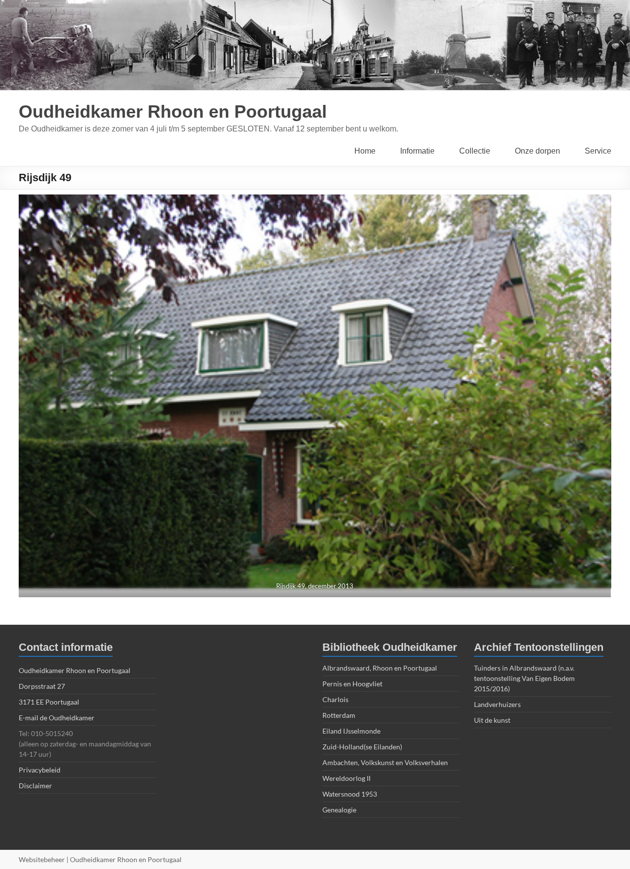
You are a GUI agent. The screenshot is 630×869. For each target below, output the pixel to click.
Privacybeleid (40, 770)
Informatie (417, 151)
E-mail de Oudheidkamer (56, 717)
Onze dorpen (537, 151)
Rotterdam (338, 715)
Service (598, 151)
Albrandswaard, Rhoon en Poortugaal (379, 668)
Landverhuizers (497, 704)
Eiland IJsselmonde (351, 731)
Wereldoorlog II (346, 778)
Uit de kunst (492, 720)
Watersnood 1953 (349, 794)
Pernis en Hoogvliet (352, 683)
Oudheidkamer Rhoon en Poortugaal (173, 111)
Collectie (474, 151)
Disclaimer (35, 785)
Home (365, 151)
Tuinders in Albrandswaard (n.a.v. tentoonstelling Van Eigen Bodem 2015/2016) (524, 678)
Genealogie (339, 809)
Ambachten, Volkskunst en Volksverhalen (385, 762)
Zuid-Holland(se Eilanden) (362, 746)
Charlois (335, 699)
